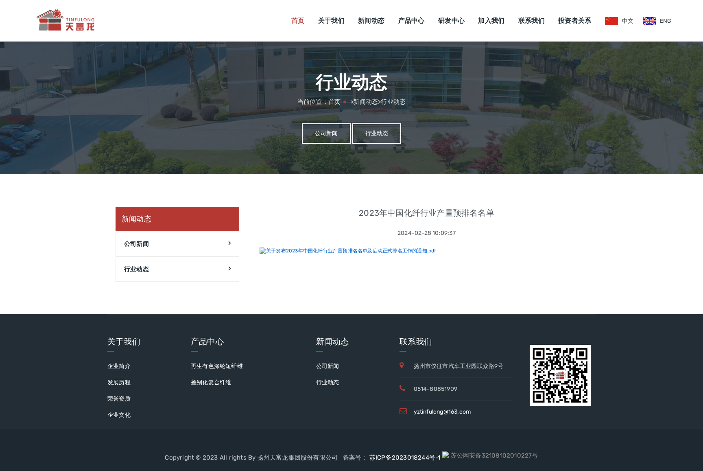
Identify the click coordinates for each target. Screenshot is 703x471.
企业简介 (119, 366)
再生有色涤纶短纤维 (217, 366)
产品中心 (411, 20)
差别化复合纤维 (211, 382)
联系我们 (531, 20)
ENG (666, 21)
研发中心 (451, 20)
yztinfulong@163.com (442, 411)
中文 (627, 21)
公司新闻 (326, 133)
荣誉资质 (119, 398)
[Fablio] (65, 21)
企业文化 (119, 415)
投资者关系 (575, 20)
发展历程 (119, 382)
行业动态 (377, 133)
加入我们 (491, 20)
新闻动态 (371, 20)
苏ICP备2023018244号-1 (404, 457)
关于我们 (331, 20)
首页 (298, 20)
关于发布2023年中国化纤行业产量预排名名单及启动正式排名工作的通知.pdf (351, 251)
